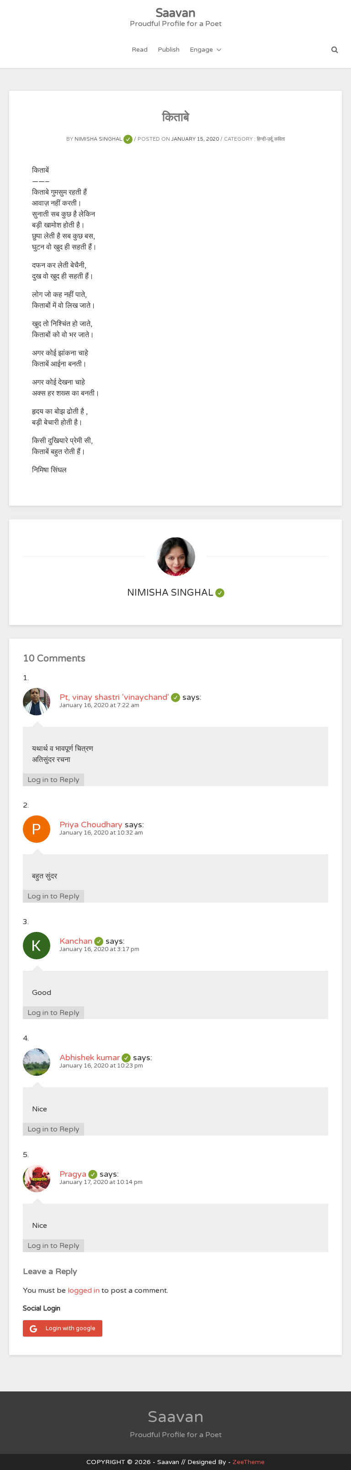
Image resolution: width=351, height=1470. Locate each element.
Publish (169, 49)
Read (140, 49)
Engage (201, 49)
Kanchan (81, 941)
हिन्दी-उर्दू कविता (271, 139)
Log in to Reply (53, 779)
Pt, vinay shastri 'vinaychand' (119, 697)
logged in (84, 1290)
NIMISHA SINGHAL (103, 139)
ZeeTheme (249, 1462)
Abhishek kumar (95, 1057)
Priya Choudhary (90, 825)
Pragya (78, 1174)
